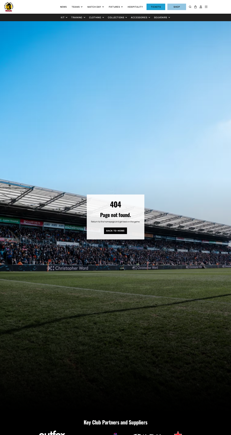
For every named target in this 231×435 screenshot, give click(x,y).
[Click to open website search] (190, 6)
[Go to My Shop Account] (200, 6)
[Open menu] (206, 6)
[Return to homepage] (8, 7)
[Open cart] (195, 6)
